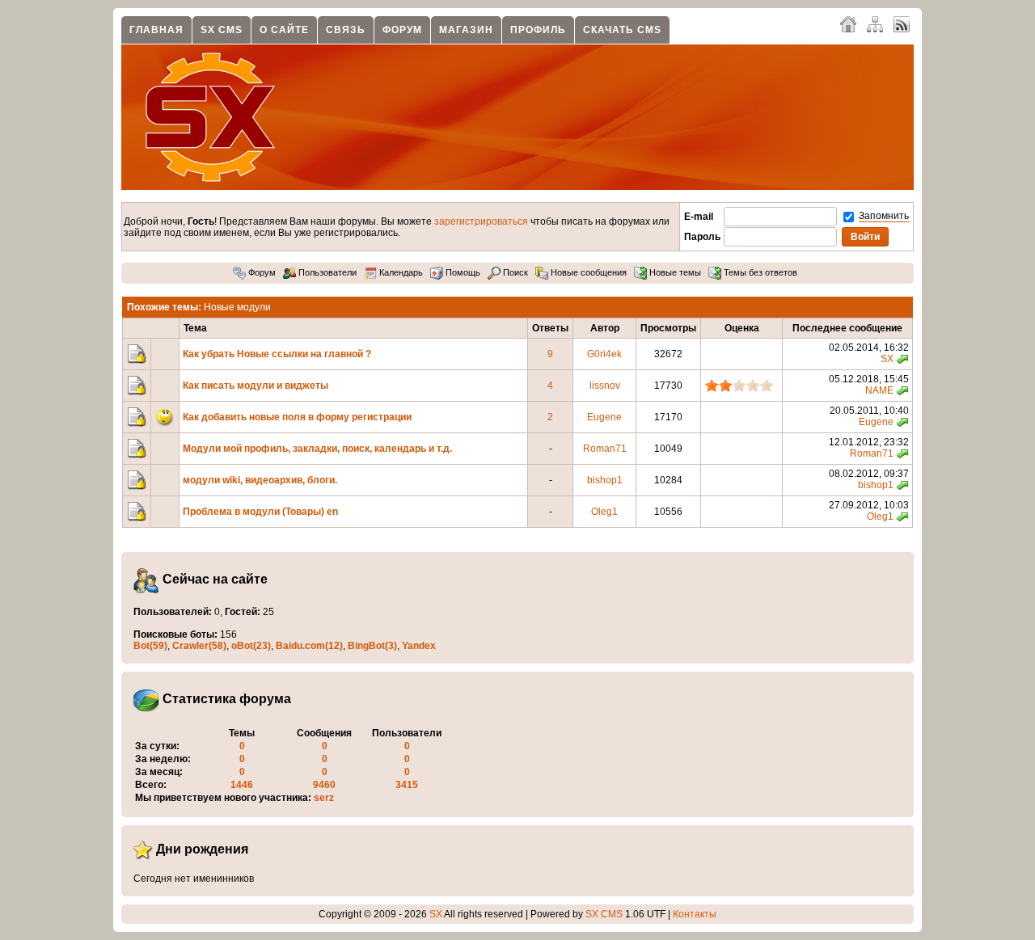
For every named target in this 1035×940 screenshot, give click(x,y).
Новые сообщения (587, 272)
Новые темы (674, 272)
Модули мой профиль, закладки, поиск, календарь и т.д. (317, 448)
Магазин (466, 30)
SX (887, 359)
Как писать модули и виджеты (255, 385)
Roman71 (605, 448)
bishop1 (605, 480)
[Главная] (848, 23)
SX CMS (222, 30)
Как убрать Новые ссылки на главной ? (277, 354)
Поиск (514, 272)
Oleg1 (604, 511)
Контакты (694, 914)
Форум (402, 30)
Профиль (538, 30)
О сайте (284, 30)
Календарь (400, 272)
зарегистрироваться (481, 221)
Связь (345, 30)
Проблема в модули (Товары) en (260, 511)
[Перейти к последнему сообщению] (902, 359)
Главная (156, 30)
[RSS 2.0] (901, 23)
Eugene (604, 417)
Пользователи (326, 272)
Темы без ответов (759, 272)
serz (324, 797)
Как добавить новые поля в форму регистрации (297, 417)
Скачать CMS (622, 30)
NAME (879, 390)
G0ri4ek (604, 354)
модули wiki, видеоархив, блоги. (260, 480)
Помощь (461, 272)
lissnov (604, 385)
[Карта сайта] (875, 23)
